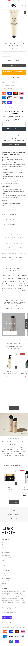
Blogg (3, 547)
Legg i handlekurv (14, 60)
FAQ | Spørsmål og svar (7, 581)
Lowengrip (14, 41)
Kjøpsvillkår (4, 576)
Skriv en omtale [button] (14, 144)
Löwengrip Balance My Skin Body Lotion (9, 374)
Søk (2, 542)
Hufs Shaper (10, 489)
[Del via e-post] (11, 107)
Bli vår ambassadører (7, 550)
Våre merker (5, 545)
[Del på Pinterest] (9, 107)
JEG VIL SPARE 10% (14, 129)
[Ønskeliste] (23, 5)
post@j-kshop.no (13, 612)
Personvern (4, 573)
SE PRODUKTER (10, 333)
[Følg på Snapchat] (10, 622)
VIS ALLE (14, 408)
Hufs (9, 487)
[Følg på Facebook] (2, 622)
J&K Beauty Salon (6, 555)
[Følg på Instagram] (6, 622)
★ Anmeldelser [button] (26, 324)
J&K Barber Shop (6, 552)
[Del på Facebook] (5, 107)
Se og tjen (4, 583)
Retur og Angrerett (6, 578)
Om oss (3, 563)
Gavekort (4, 560)
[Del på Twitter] (7, 107)
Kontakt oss (4, 565)
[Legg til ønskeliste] (16, 355)
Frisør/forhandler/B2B (7, 557)
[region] (14, 513)
